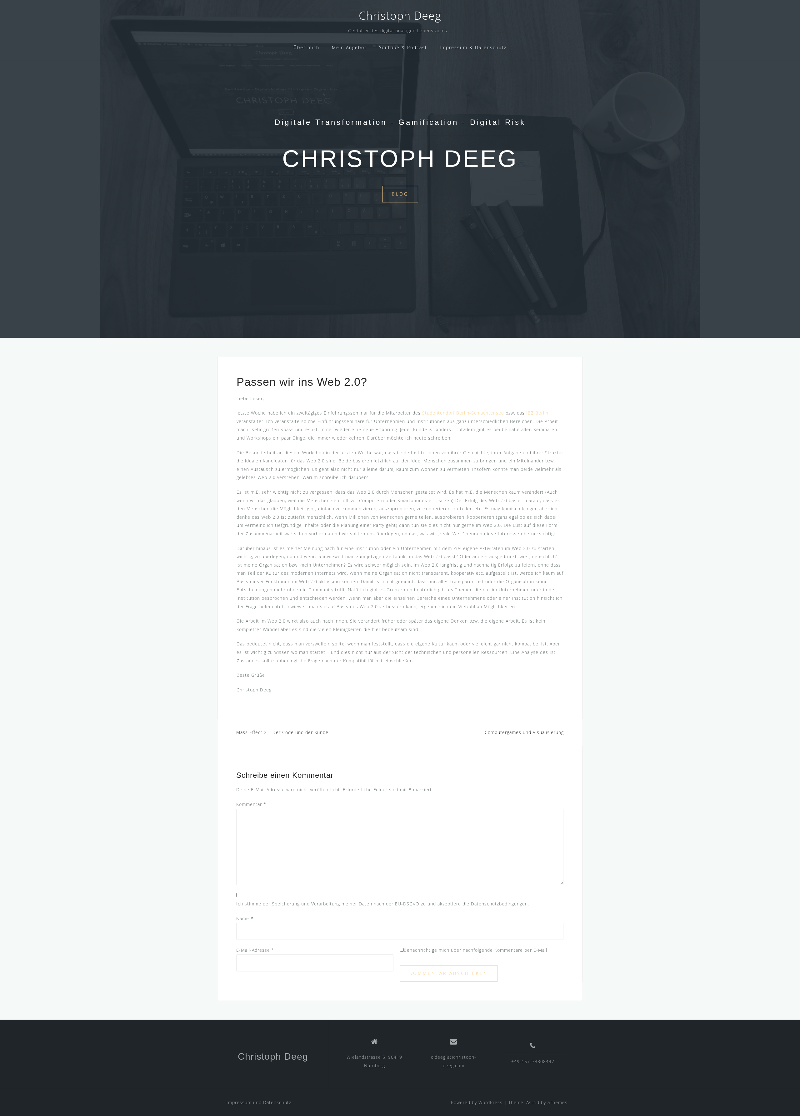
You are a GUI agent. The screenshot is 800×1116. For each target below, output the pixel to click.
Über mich (306, 47)
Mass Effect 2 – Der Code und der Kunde (282, 732)
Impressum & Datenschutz (473, 47)
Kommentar (251, 804)
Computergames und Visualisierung (524, 732)
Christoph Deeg (400, 15)
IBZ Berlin (537, 413)
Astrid (532, 1102)
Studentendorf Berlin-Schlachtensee (463, 413)
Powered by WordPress (476, 1102)
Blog (400, 194)
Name (244, 918)
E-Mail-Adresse (255, 950)
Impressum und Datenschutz (259, 1102)
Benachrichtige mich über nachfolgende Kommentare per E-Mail (475, 950)
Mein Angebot (349, 47)
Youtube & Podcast (403, 47)
